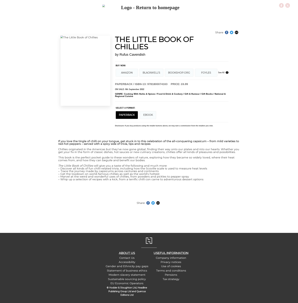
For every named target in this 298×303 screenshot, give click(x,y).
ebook (148, 114)
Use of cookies (171, 266)
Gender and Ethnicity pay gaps (127, 266)
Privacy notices (171, 262)
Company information (171, 257)
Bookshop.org (179, 72)
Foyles (206, 72)
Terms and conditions (171, 270)
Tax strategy (171, 279)
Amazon (127, 72)
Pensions (171, 274)
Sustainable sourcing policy (127, 279)
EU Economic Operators (127, 283)
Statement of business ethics (127, 270)
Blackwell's (151, 72)
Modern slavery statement (127, 274)
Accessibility (127, 262)
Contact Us (127, 257)
